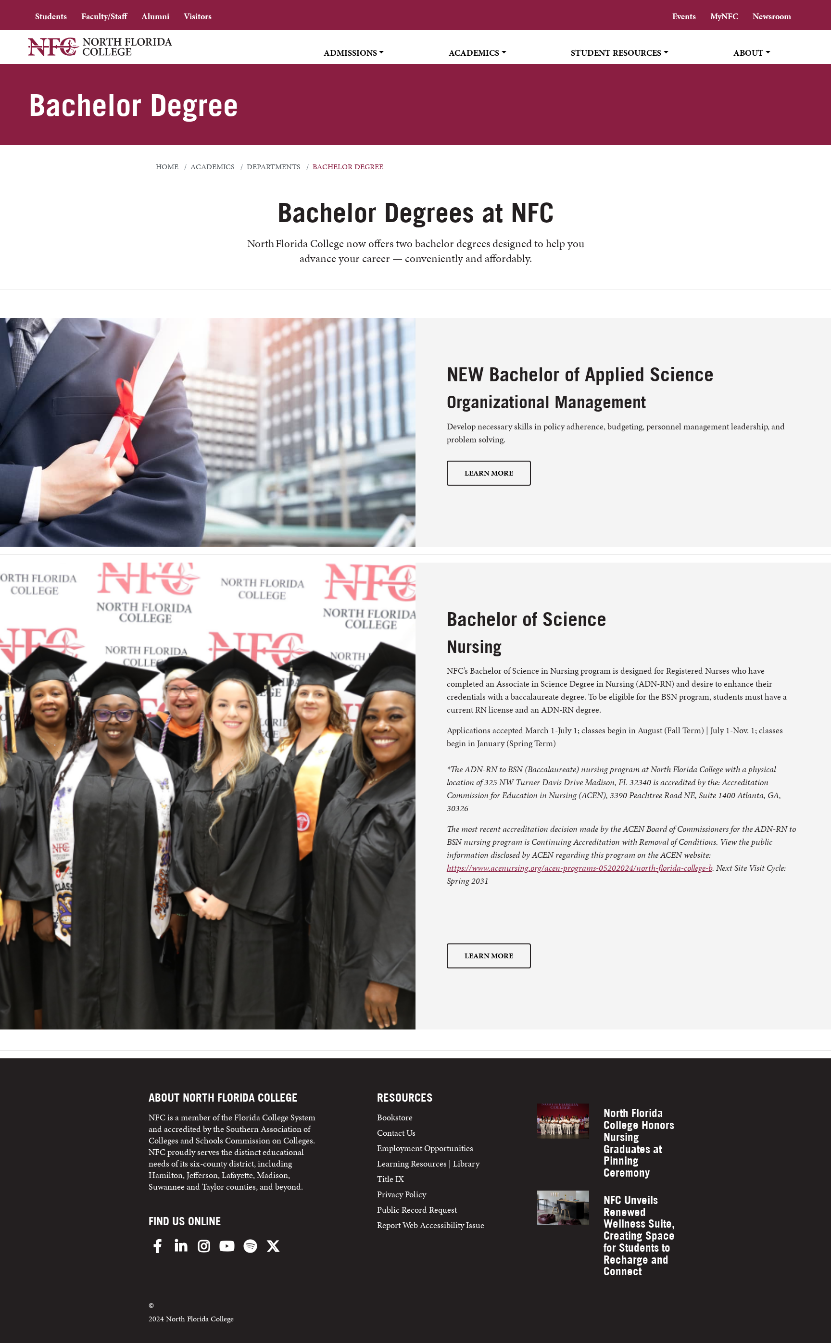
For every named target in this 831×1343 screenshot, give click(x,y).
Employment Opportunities (425, 1148)
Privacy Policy (401, 1194)
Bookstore (396, 1117)
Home (167, 167)
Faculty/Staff (104, 16)
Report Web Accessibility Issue (430, 1225)
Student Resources (616, 53)
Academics (474, 53)
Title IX (390, 1179)
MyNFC (724, 16)
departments (274, 167)
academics (212, 167)
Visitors (198, 16)
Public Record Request (417, 1210)
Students (51, 16)
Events (684, 16)
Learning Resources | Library (428, 1163)
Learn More (489, 472)
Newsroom (772, 16)
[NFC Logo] (100, 53)
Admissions (350, 53)
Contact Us (396, 1133)
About (748, 53)
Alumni (155, 16)
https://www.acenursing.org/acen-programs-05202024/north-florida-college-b (579, 868)
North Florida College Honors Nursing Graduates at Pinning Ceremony (639, 1143)
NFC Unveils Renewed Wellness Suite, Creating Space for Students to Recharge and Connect (639, 1236)
